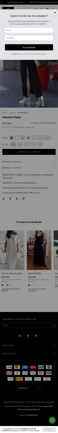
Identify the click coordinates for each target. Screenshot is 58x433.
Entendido (49, 429)
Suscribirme (29, 47)
